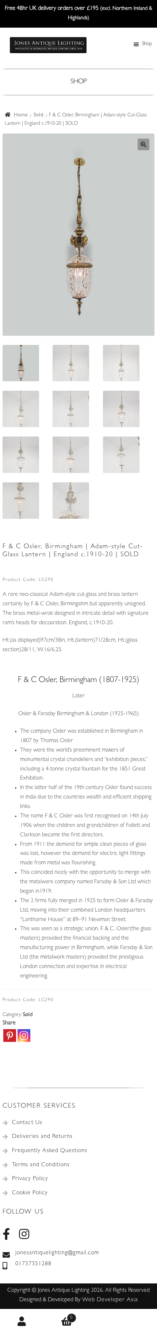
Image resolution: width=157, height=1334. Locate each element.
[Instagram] (24, 1035)
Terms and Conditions (41, 1165)
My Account (22, 1321)
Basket (59, 1315)
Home (21, 115)
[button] (143, 144)
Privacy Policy (30, 1179)
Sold (38, 115)
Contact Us (27, 1123)
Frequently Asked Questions (49, 1151)
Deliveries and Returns (42, 1137)
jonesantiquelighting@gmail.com (57, 1253)
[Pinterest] (9, 1035)
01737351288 (33, 1264)
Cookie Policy (30, 1193)
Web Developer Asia (110, 1300)
